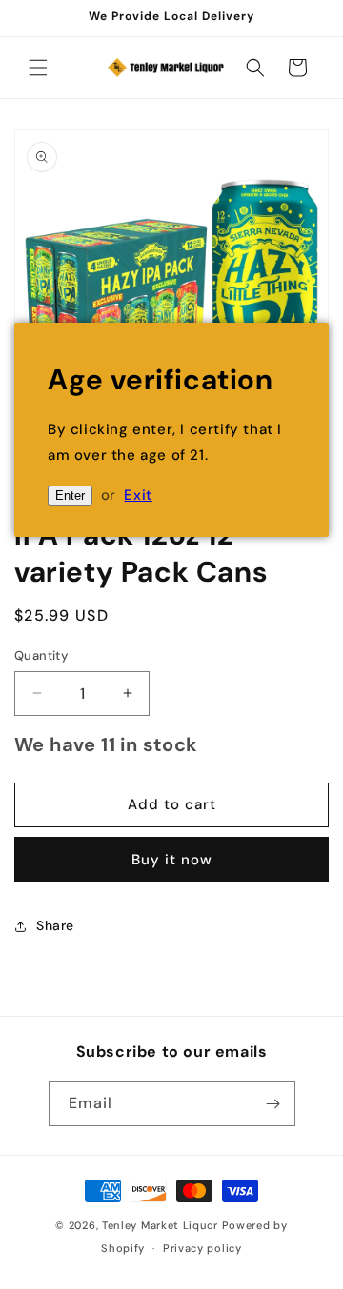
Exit (137, 495)
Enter (70, 495)
